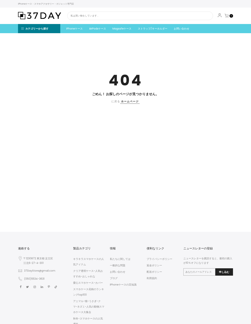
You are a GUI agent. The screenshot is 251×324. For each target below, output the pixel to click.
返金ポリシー (154, 265)
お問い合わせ (181, 28)
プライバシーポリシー (159, 259)
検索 (200, 16)
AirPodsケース (97, 28)
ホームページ (130, 101)
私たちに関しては (120, 259)
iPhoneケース (74, 28)
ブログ (114, 278)
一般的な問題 (117, 265)
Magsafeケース (121, 28)
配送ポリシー (154, 272)
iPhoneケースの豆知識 (123, 284)
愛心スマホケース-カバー (88, 283)
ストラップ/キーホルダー (152, 28)
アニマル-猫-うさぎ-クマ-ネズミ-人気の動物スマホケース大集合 (88, 306)
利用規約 (152, 278)
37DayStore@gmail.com (39, 271)
